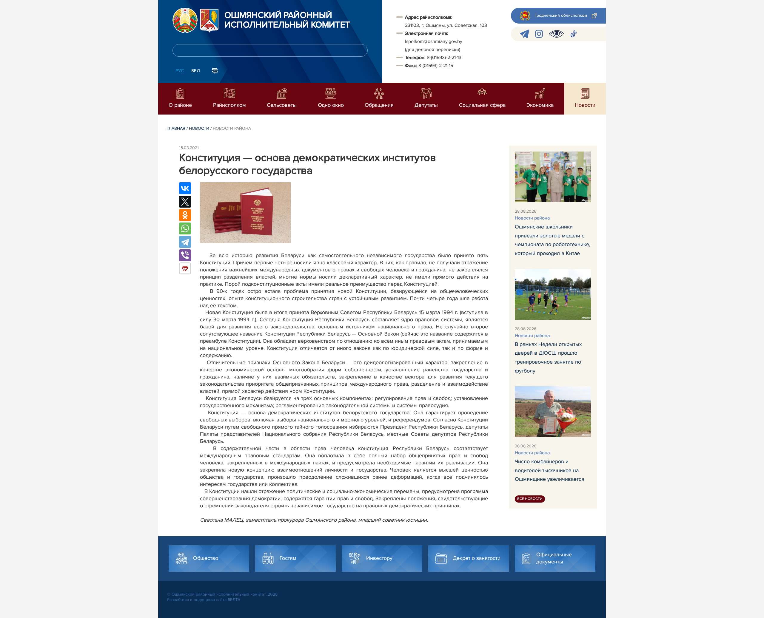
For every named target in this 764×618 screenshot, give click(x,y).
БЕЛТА (234, 599)
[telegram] (524, 34)
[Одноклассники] (185, 215)
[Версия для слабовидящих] (556, 34)
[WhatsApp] (185, 228)
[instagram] (539, 34)
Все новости (530, 499)
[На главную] (185, 20)
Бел (195, 70)
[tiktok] (573, 34)
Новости (199, 128)
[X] (185, 202)
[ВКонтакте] (185, 188)
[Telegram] (185, 242)
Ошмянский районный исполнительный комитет (287, 20)
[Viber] (185, 255)
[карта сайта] (215, 70)
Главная (176, 128)
